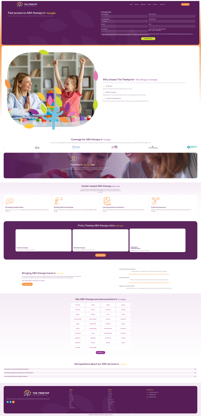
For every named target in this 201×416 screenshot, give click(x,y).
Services (137, 4)
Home (70, 391)
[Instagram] (13, 402)
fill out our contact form (14, 209)
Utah (109, 407)
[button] (4, 147)
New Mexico (110, 399)
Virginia (109, 409)
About (131, 4)
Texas (109, 405)
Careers (149, 4)
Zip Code (103, 24)
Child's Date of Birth (105, 19)
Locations (162, 4)
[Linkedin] (10, 402)
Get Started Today (148, 38)
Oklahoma (110, 403)
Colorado (110, 393)
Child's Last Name (153, 14)
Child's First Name (105, 14)
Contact (71, 405)
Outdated (159, 30)
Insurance (71, 397)
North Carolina (111, 401)
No (154, 30)
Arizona (109, 391)
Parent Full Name (152, 19)
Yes (150, 30)
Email (150, 24)
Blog (70, 403)
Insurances (143, 4)
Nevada (109, 397)
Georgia (110, 395)
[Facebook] (7, 402)
